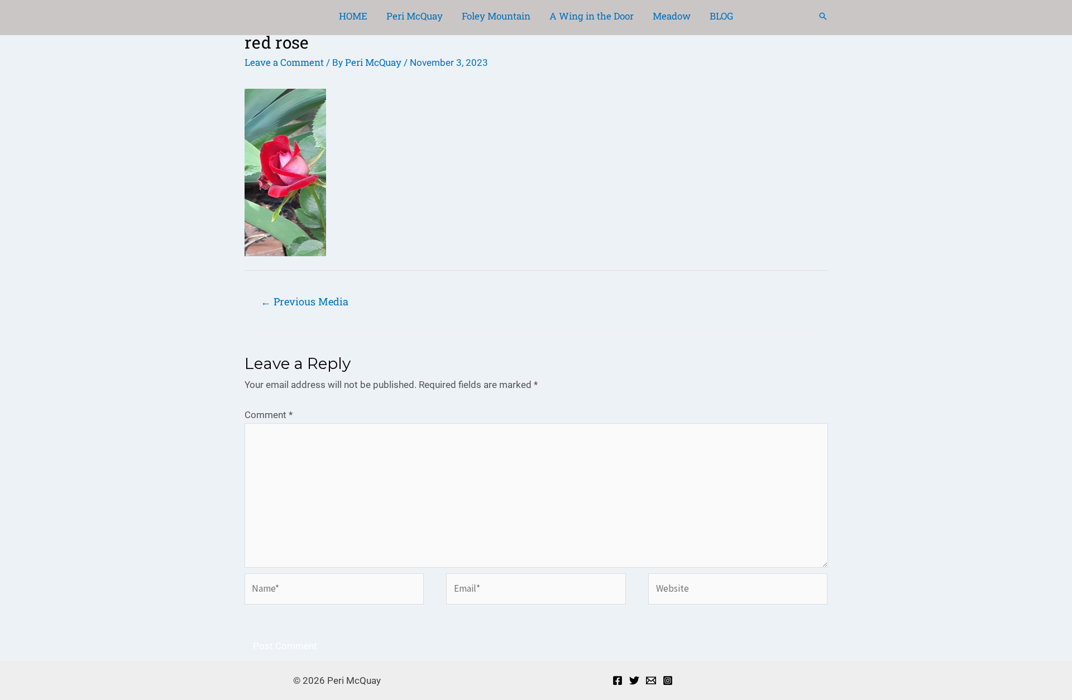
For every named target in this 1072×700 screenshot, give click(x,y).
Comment (269, 414)
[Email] (651, 680)
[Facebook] (617, 680)
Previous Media (304, 301)
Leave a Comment (284, 62)
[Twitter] (634, 680)
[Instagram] (668, 680)
